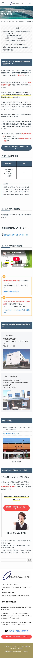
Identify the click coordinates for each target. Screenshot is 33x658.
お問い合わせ (20, 648)
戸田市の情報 (9, 50)
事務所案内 (27, 646)
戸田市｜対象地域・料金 (14, 36)
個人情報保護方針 (7, 646)
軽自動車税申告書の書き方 (11, 291)
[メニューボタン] (3, 3)
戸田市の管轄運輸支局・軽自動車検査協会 (17, 47)
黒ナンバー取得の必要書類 (15, 38)
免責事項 (14, 646)
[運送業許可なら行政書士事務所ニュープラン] (16, 3)
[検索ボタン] (30, 3)
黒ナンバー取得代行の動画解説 (16, 44)
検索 (29, 560)
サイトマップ (13, 648)
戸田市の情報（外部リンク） (11, 433)
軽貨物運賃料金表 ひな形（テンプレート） (16, 235)
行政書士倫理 (21, 646)
